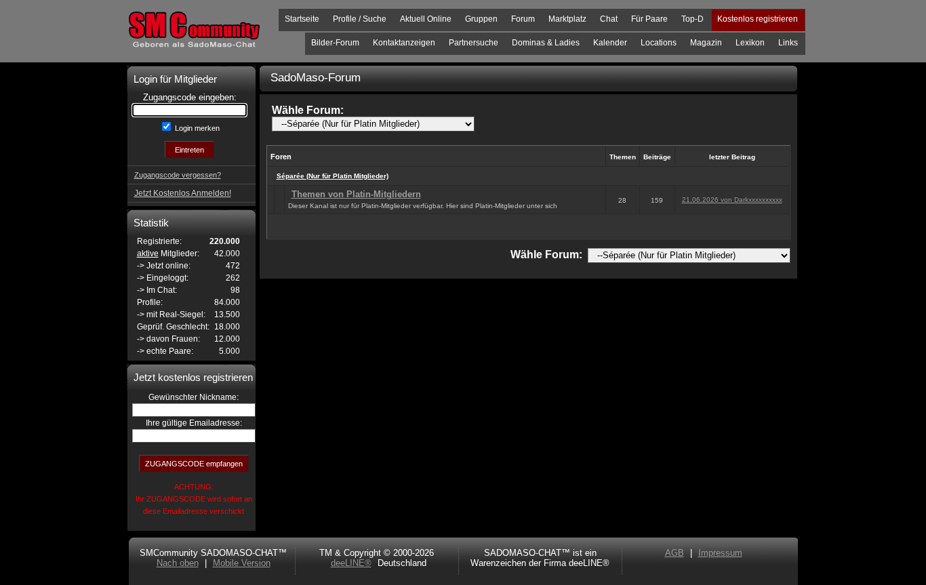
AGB (674, 553)
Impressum (720, 553)
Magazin (706, 42)
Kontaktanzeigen (404, 42)
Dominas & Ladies (546, 42)
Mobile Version (241, 563)
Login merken (196, 128)
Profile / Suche (359, 19)
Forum (523, 19)
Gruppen (481, 19)
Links (788, 42)
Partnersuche (473, 42)
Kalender (610, 42)
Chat (609, 19)
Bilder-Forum (335, 42)
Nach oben (178, 563)
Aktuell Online (425, 19)
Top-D (692, 19)
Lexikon (750, 42)
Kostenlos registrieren (757, 19)
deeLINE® (351, 563)
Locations (659, 42)
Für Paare (649, 19)
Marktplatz (567, 19)
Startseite (302, 19)
